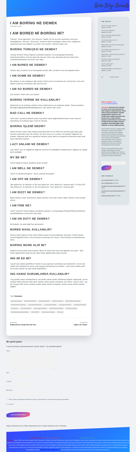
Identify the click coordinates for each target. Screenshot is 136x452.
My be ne (60, 312)
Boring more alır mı (57, 301)
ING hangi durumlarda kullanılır (19, 312)
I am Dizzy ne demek (65, 304)
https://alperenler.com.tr (33, 426)
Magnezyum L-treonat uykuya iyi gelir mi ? (113, 54)
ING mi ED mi (35, 312)
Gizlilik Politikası (18, 8)
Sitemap (63, 426)
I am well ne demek (71, 308)
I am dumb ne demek (80, 304)
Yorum (8, 351)
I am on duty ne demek (40, 308)
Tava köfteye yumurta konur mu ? (110, 49)
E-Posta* (8, 381)
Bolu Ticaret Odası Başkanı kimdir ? (111, 35)
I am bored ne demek (50, 304)
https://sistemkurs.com (15, 426)
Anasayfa (9, 8)
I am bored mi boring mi (35, 304)
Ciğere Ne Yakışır (80, 325)
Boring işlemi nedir (44, 301)
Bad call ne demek (16, 301)
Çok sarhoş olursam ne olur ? (109, 40)
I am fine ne (14, 308)
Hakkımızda (38, 8)
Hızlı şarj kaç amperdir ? (108, 30)
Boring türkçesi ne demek (73, 301)
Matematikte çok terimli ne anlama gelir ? (112, 45)
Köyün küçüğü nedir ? (107, 64)
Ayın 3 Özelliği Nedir (107, 180)
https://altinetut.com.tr (51, 426)
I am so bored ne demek (56, 308)
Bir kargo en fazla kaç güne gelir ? (110, 59)
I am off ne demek (26, 308)
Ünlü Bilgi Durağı (112, 5)
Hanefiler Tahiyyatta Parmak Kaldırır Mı (112, 186)
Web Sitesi (9, 390)
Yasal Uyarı (29, 8)
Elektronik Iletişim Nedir (107, 195)
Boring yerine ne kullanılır (18, 304)
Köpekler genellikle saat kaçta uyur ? (111, 68)
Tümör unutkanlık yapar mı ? (109, 25)
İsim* (7, 372)
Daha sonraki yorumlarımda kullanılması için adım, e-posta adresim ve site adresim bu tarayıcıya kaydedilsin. (39, 399)
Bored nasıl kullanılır (30, 301)
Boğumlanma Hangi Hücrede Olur (23, 325)
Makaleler (18, 296)
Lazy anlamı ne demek (48, 312)
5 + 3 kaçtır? (10, 404)
